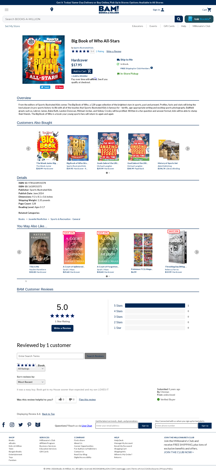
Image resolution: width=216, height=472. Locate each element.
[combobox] (95, 19)
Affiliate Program (47, 443)
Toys (11, 457)
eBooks (12, 443)
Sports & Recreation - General (65, 219)
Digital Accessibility (82, 457)
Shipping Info (120, 451)
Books (22, 219)
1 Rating (100, 51)
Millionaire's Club (201, 26)
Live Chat (87, 425)
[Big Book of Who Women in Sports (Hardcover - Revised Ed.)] (78, 148)
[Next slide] (188, 149)
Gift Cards (169, 26)
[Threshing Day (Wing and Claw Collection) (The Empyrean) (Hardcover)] (177, 247)
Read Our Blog (80, 454)
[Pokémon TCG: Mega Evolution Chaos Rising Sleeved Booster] (143, 250)
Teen (11, 448)
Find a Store (79, 440)
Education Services (48, 448)
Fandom (12, 460)
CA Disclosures (152, 468)
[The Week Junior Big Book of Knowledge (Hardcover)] (47, 146)
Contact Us (79, 451)
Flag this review (87, 399)
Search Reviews (95, 356)
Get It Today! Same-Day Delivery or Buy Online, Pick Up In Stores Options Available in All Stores (109, 2)
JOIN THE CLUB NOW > (179, 452)
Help (183, 26)
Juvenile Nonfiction (37, 219)
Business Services (47, 446)
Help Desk (118, 440)
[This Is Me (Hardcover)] (39, 248)
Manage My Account (123, 443)
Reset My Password (123, 446)
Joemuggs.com (123, 468)
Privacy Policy (166, 468)
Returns (118, 457)
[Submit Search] (179, 19)
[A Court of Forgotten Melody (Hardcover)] (108, 248)
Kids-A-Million (15, 446)
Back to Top (48, 414)
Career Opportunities (83, 446)
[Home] (108, 10)
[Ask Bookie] (199, 19)
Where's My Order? (123, 454)
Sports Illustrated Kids (83, 47)
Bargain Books (15, 451)
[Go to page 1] (107, 173)
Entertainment (15, 454)
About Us (78, 443)
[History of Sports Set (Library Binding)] (169, 150)
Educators (137, 26)
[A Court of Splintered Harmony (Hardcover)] (74, 248)
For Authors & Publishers (85, 448)
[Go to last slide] (28, 149)
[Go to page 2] (109, 172)
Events (153, 26)
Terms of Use (138, 468)
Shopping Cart (120, 448)
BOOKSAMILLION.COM (104, 468)
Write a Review (113, 51)
